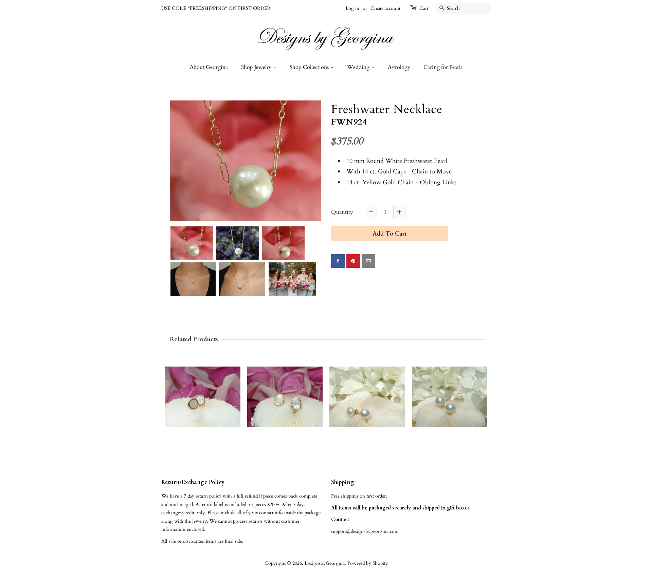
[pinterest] (353, 261)
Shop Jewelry (257, 67)
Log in (352, 8)
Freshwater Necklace (386, 109)
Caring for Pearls (442, 67)
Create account (385, 8)
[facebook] (338, 261)
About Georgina (209, 67)
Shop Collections (310, 67)
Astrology (399, 67)
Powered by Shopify (367, 563)
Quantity (342, 212)
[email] (368, 261)
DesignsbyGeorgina (325, 563)
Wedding (359, 67)
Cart (423, 8)
